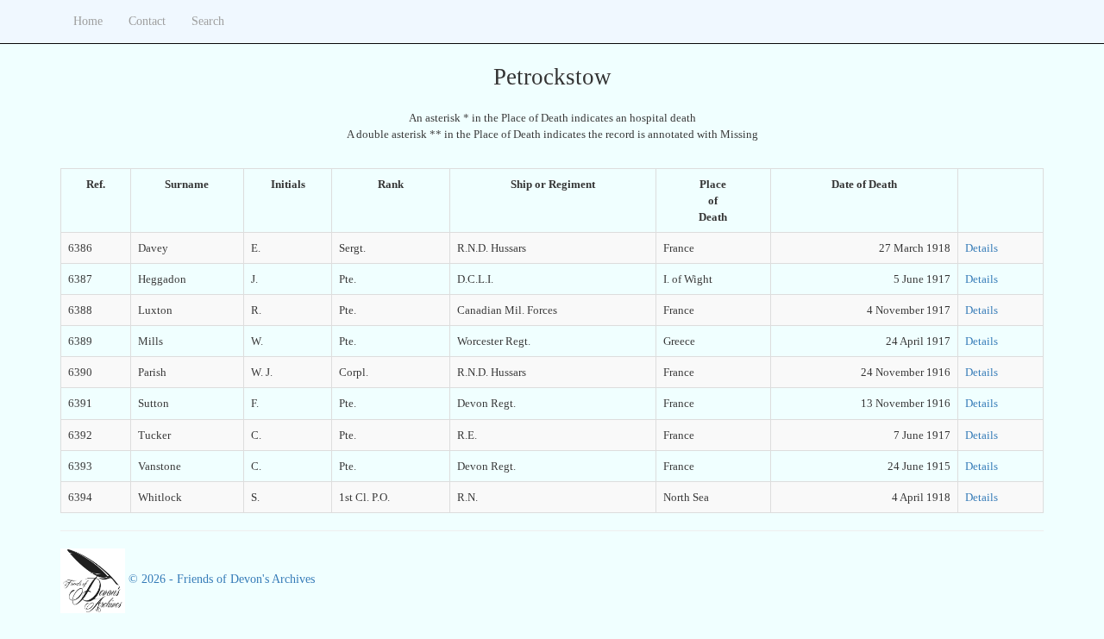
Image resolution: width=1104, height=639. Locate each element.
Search (207, 21)
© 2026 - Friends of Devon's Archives (220, 579)
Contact (147, 21)
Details (981, 247)
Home (88, 21)
